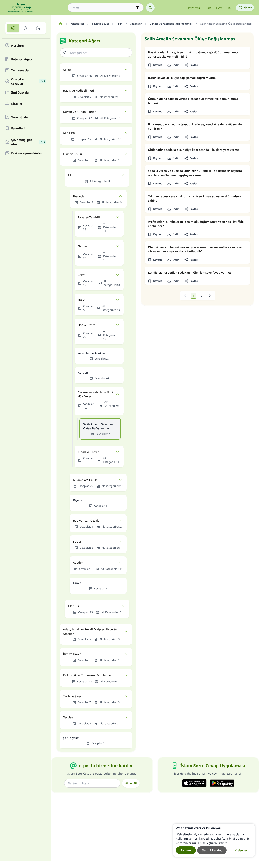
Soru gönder (20, 117)
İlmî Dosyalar (20, 92)
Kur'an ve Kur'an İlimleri (79, 112)
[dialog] (214, 840)
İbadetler (79, 196)
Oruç (81, 300)
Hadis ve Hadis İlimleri (78, 90)
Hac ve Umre (86, 325)
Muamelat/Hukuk (85, 480)
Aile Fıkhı (69, 133)
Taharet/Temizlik (89, 217)
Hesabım (17, 45)
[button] (154, 65)
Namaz (82, 246)
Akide (67, 70)
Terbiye (68, 717)
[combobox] (103, 8)
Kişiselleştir (243, 850)
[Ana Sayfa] (60, 24)
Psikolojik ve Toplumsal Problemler (87, 675)
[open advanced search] (137, 7)
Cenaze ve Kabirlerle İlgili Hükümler (95, 394)
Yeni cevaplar (20, 70)
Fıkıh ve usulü (72, 154)
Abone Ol (131, 783)
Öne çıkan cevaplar (28, 81)
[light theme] (25, 28)
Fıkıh (71, 175)
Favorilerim (19, 128)
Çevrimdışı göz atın (28, 142)
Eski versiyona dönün (26, 153)
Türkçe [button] (248, 7)
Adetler (78, 562)
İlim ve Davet (72, 654)
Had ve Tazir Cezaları (87, 520)
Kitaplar (16, 103)
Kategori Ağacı (21, 59)
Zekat (81, 275)
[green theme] (13, 28)
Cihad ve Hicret (88, 452)
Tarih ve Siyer (72, 696)
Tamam (186, 850)
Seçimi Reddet (212, 850)
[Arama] (150, 7)
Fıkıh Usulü (75, 606)
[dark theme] (38, 28)
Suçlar (77, 542)
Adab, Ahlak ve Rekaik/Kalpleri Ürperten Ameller (91, 631)
